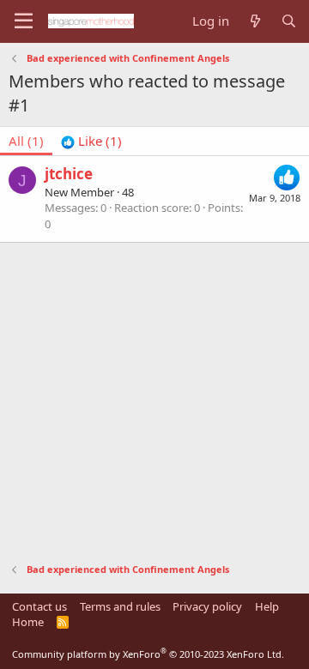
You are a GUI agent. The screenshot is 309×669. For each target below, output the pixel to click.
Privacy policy (207, 606)
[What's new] (254, 21)
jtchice (69, 174)
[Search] (289, 21)
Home (28, 622)
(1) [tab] (26, 140)
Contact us (39, 606)
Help (267, 606)
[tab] (91, 141)
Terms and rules (120, 606)
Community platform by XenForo (148, 654)
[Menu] (23, 21)
